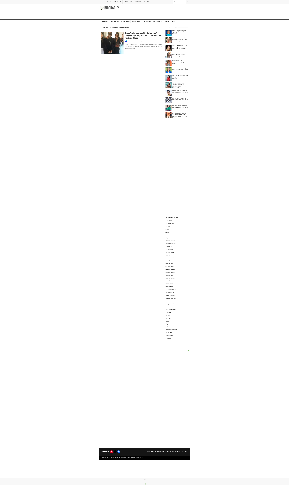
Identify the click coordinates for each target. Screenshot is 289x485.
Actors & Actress (169, 223)
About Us (108, 1)
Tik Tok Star (168, 332)
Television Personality (171, 329)
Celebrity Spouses (170, 278)
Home (102, 1)
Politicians (168, 327)
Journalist (146, 21)
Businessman (169, 249)
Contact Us (146, 1)
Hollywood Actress (170, 298)
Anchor (167, 229)
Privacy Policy (117, 1)
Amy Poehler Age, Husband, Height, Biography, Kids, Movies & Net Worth (180, 69)
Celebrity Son (169, 275)
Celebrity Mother (169, 266)
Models (167, 315)
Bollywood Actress (170, 243)
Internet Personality (170, 309)
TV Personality (169, 335)
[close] (145, 479)
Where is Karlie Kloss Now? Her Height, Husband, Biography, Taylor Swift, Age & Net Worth (179, 54)
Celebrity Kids (169, 263)
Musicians (168, 318)
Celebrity (114, 21)
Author (167, 235)
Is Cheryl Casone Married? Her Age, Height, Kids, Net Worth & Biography (179, 32)
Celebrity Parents (170, 269)
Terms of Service (128, 1)
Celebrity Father (169, 261)
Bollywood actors (170, 240)
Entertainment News (170, 289)
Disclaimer (138, 1)
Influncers (125, 21)
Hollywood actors (170, 295)
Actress (167, 226)
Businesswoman (169, 252)
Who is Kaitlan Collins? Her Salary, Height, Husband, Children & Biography (180, 77)
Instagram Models (170, 304)
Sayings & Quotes (171, 21)
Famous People (169, 292)
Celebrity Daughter (170, 258)
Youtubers (168, 338)
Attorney (167, 232)
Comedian (168, 281)
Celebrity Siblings (170, 272)
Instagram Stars (169, 307)
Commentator (169, 284)
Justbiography (132, 41)
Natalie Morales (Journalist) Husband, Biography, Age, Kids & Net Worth (180, 62)
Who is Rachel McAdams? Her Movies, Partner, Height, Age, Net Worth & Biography (180, 39)
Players (167, 324)
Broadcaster (168, 246)
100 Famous (104, 21)
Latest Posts (157, 21)
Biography (135, 21)
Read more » (132, 48)
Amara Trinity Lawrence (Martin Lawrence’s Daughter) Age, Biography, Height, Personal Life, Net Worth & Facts (143, 35)
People (167, 321)
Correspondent (169, 286)
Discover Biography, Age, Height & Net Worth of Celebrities (117, 457)
